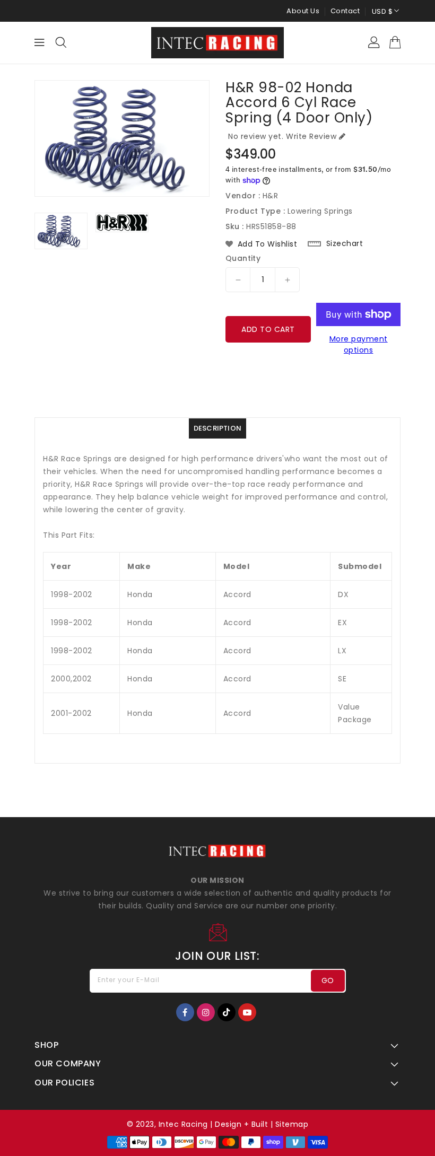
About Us (302, 11)
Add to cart (268, 329)
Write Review (311, 136)
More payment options (358, 344)
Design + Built (241, 1124)
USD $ (382, 11)
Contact (345, 11)
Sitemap (292, 1124)
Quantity (242, 258)
